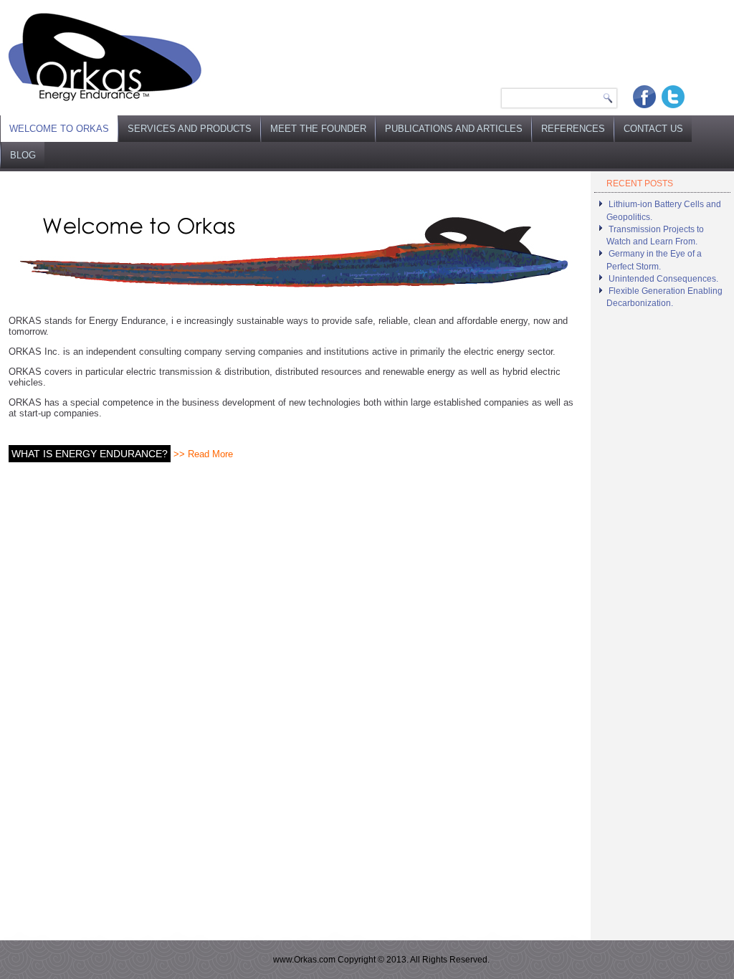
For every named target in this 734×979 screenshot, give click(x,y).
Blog (23, 155)
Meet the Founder (318, 128)
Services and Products (190, 128)
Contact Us (653, 128)
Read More (210, 454)
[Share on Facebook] (644, 96)
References (573, 128)
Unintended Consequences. (663, 279)
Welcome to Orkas (59, 128)
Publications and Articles (454, 128)
